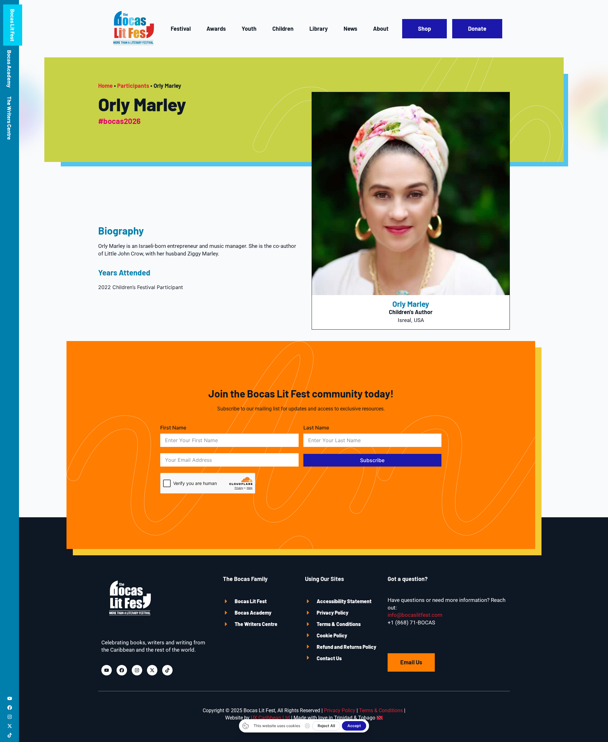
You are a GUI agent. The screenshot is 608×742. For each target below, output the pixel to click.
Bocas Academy (9, 68)
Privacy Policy (332, 613)
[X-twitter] (9, 726)
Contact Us (329, 658)
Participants (133, 85)
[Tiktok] (9, 735)
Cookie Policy (332, 635)
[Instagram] (9, 716)
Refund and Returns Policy (346, 647)
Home (105, 85)
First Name (173, 427)
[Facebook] (9, 707)
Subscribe (372, 460)
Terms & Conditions (339, 624)
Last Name (316, 427)
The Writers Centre (9, 118)
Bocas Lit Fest (13, 25)
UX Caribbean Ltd (270, 718)
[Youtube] (9, 698)
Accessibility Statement (344, 601)
